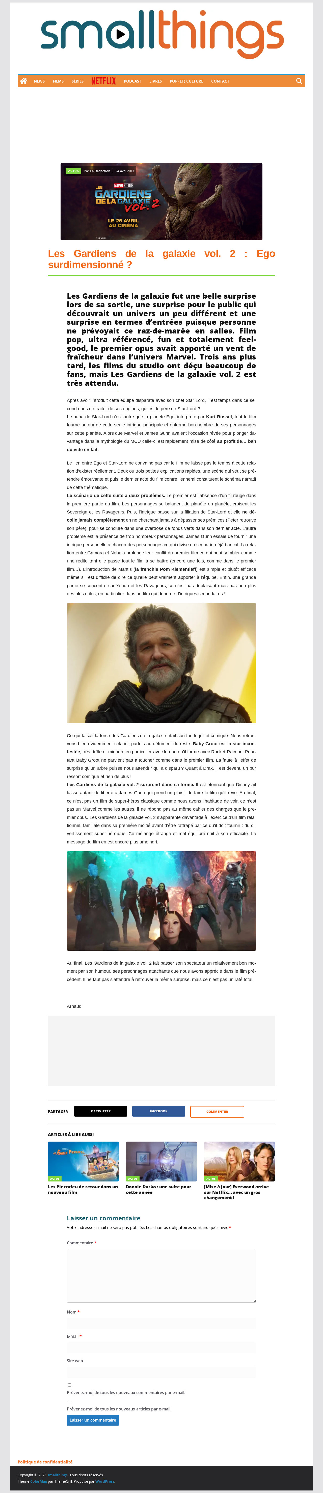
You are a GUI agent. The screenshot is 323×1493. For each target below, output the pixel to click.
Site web (75, 1360)
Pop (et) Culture (186, 81)
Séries (78, 81)
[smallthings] (24, 81)
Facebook (159, 1111)
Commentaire (81, 1243)
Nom (73, 1312)
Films (58, 81)
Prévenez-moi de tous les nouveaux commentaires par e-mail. (126, 1392)
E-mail (74, 1336)
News (39, 81)
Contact (220, 81)
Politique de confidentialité (45, 1462)
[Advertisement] (161, 125)
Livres (155, 81)
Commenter (217, 1111)
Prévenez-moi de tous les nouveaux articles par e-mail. (119, 1409)
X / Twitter (101, 1111)
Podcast (132, 81)
